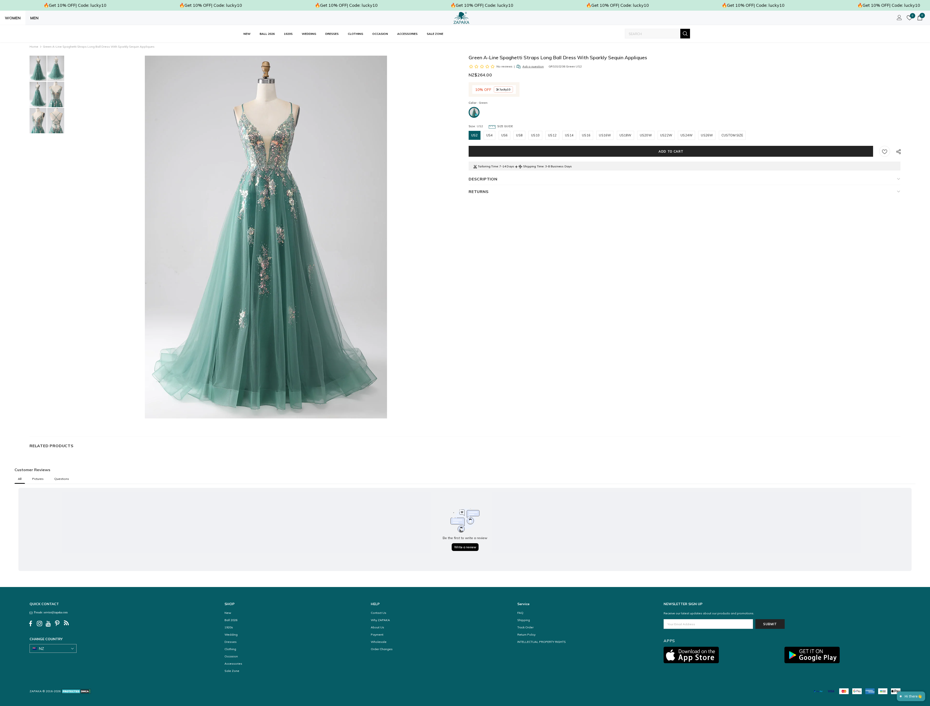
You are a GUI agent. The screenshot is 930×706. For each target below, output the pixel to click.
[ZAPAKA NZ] (461, 18)
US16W (605, 135)
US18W (625, 135)
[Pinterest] (57, 623)
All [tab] (20, 479)
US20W (646, 135)
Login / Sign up (898, 19)
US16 (586, 135)
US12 (552, 135)
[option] (266, 237)
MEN (34, 17)
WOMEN (13, 17)
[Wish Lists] (884, 151)
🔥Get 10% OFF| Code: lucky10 (75, 5)
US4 (489, 135)
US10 (535, 135)
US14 (569, 135)
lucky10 (504, 89)
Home (34, 46)
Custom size (732, 135)
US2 (474, 135)
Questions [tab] (61, 479)
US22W (666, 135)
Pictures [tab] (38, 479)
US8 (519, 135)
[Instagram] (39, 623)
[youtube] (48, 623)
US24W (686, 135)
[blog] (66, 623)
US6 (504, 135)
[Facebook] (30, 623)
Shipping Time (533, 166)
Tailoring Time (488, 166)
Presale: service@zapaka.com (50, 612)
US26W (707, 135)
